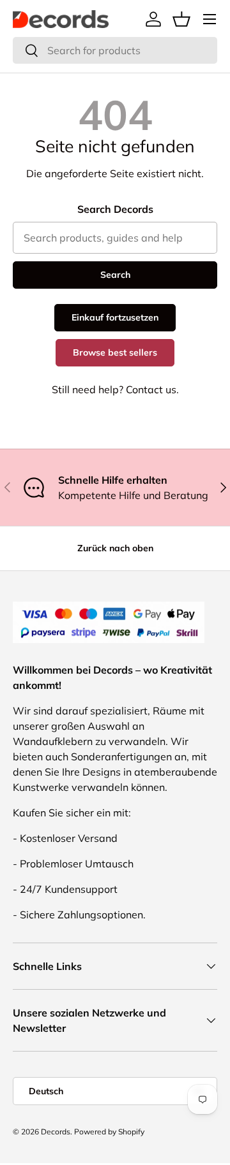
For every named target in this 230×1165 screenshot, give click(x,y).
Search (115, 274)
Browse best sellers (115, 352)
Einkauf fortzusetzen (115, 317)
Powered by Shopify (109, 1131)
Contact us (151, 389)
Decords (55, 1131)
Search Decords (115, 209)
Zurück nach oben (115, 548)
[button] (181, 19)
